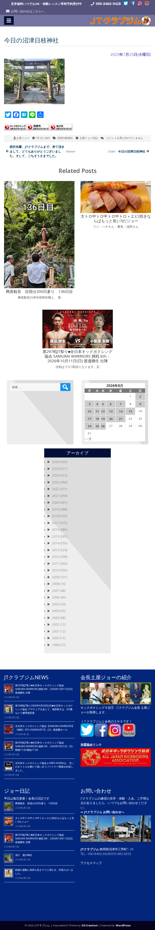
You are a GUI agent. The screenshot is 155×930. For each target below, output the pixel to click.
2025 (55, 469)
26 (103, 426)
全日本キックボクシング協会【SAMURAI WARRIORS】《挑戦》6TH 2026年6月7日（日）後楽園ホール (44, 727)
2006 (55, 597)
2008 (55, 584)
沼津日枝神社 (65, 138)
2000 (55, 638)
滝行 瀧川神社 (23, 855)
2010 (55, 570)
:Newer (42, 151)
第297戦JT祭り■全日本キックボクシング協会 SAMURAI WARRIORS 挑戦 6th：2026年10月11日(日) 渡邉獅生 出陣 (43, 689)
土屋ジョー (22, 138)
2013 (55, 550)
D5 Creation (90, 925)
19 (103, 419)
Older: (126, 151)
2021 (55, 496)
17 (89, 419)
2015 (55, 536)
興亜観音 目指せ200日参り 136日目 (37, 803)
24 (89, 426)
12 (103, 411)
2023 (55, 482)
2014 (55, 543)
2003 (55, 618)
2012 (55, 557)
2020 (55, 502)
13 (111, 411)
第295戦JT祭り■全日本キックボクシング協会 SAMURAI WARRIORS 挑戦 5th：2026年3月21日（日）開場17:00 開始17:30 (44, 746)
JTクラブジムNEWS (26, 677)
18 (97, 419)
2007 (55, 591)
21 (121, 419)
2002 (55, 624)
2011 (55, 563)
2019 (55, 509)
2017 (55, 523)
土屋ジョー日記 (89, 138)
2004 (55, 611)
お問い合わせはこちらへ (27, 11)
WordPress (123, 925)
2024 (55, 475)
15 (130, 411)
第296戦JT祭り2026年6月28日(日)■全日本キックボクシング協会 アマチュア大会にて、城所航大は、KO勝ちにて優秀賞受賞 (44, 709)
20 (111, 419)
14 (121, 411)
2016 (55, 529)
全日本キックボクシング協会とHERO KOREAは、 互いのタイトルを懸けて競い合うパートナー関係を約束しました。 (44, 766)
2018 (55, 516)
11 (97, 411)
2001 (55, 631)
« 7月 (88, 439)
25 (97, 426)
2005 (55, 604)
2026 (55, 462)
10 (89, 411)
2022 (55, 489)
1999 (55, 645)
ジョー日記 (17, 790)
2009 (55, 577)
